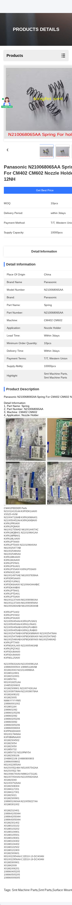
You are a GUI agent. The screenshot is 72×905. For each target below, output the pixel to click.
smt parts (45, 890)
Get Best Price (45, 190)
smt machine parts (25, 890)
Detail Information (44, 251)
